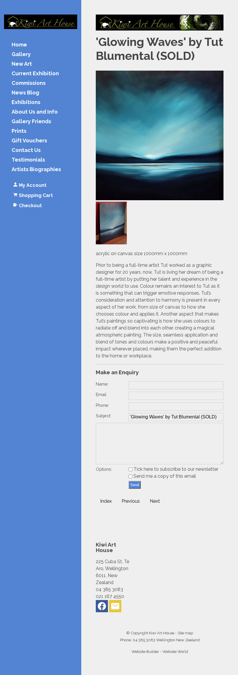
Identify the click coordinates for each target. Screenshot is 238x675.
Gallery (21, 54)
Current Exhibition (35, 73)
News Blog (25, 93)
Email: (101, 394)
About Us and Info (35, 112)
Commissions (29, 83)
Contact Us (26, 150)
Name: (102, 384)
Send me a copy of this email (164, 476)
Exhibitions (26, 102)
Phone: (102, 405)
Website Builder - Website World (159, 651)
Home (19, 45)
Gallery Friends (31, 121)
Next (155, 501)
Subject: (103, 415)
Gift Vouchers (29, 141)
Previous (131, 501)
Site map (185, 633)
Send (134, 485)
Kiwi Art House (161, 633)
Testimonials (28, 160)
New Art (22, 64)
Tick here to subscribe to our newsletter (175, 469)
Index (106, 501)
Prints (19, 131)
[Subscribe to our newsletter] (115, 607)
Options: (104, 469)
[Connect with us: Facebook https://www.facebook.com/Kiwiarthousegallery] (102, 607)
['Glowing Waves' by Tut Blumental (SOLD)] (159, 198)
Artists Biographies (36, 169)
